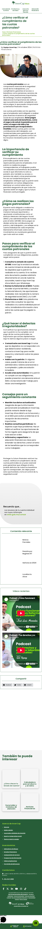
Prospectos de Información (12, 858)
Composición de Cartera (12, 855)
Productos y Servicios (15, 9)
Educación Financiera (35, 9)
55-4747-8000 (9, 879)
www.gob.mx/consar (16, 514)
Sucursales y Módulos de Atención (14, 833)
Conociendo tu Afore (6, 9)
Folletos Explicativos (10, 861)
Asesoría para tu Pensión (26, 10)
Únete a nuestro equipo (11, 839)
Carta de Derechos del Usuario (18, 894)
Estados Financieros (10, 852)
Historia (6, 827)
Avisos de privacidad (19, 896)
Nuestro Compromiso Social (13, 836)
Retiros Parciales (26, 541)
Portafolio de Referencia (12, 864)
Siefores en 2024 (29, 563)
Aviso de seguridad (30, 896)
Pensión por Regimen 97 (27, 552)
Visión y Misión (8, 830)
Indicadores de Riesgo (11, 849)
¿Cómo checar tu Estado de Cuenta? (11, 784)
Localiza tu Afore (27, 575)
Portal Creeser (23, 899)
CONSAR (9, 897)
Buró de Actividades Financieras (20, 897)
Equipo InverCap (10, 47)
